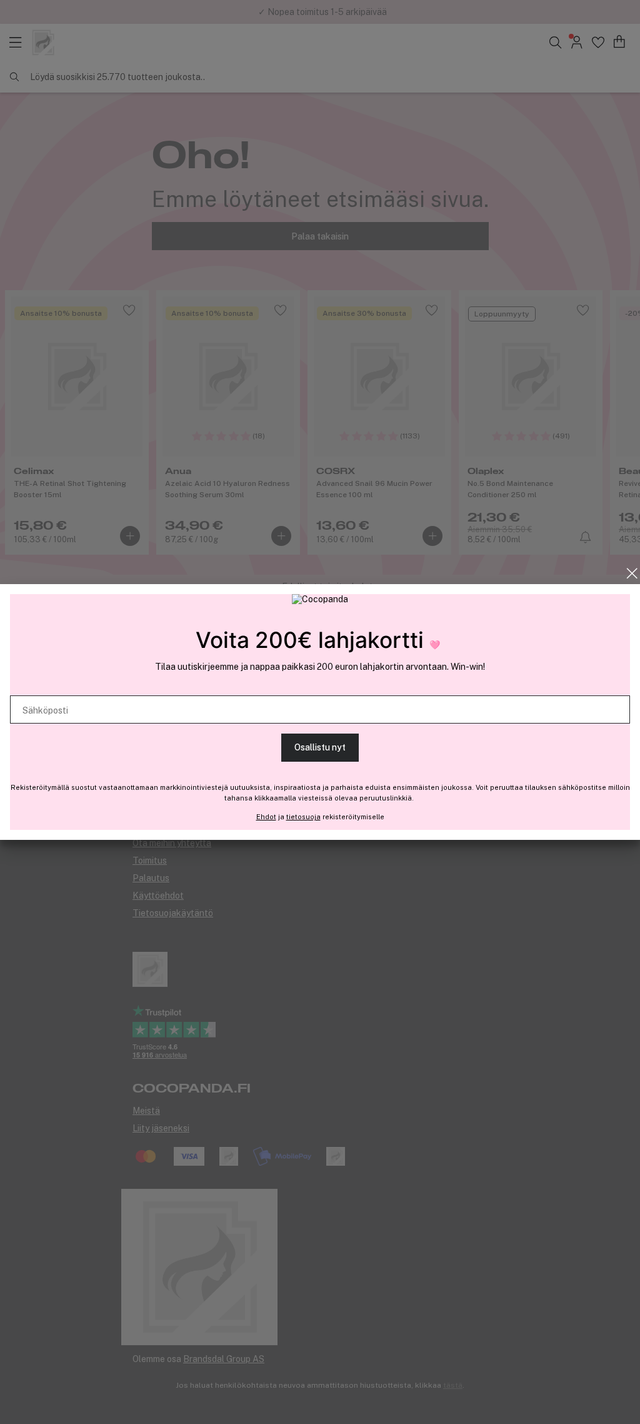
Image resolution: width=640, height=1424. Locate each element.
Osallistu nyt (320, 747)
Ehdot (266, 817)
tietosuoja (303, 817)
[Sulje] (632, 573)
